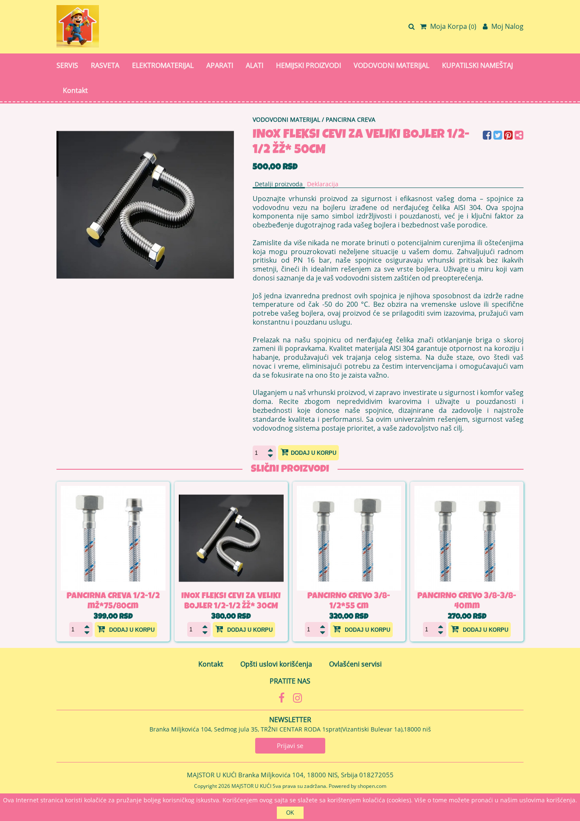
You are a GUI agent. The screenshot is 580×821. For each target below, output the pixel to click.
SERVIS (67, 65)
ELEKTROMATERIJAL (163, 65)
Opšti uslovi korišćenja (276, 664)
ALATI (254, 65)
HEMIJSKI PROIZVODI (308, 65)
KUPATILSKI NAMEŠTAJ (477, 65)
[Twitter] (498, 136)
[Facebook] (488, 136)
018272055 (376, 775)
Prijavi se (290, 745)
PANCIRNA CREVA (350, 119)
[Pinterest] (509, 136)
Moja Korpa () (452, 26)
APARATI (219, 65)
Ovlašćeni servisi (355, 664)
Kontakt (75, 90)
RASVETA (105, 65)
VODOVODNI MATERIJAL (391, 65)
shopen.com (372, 786)
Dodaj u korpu (313, 453)
